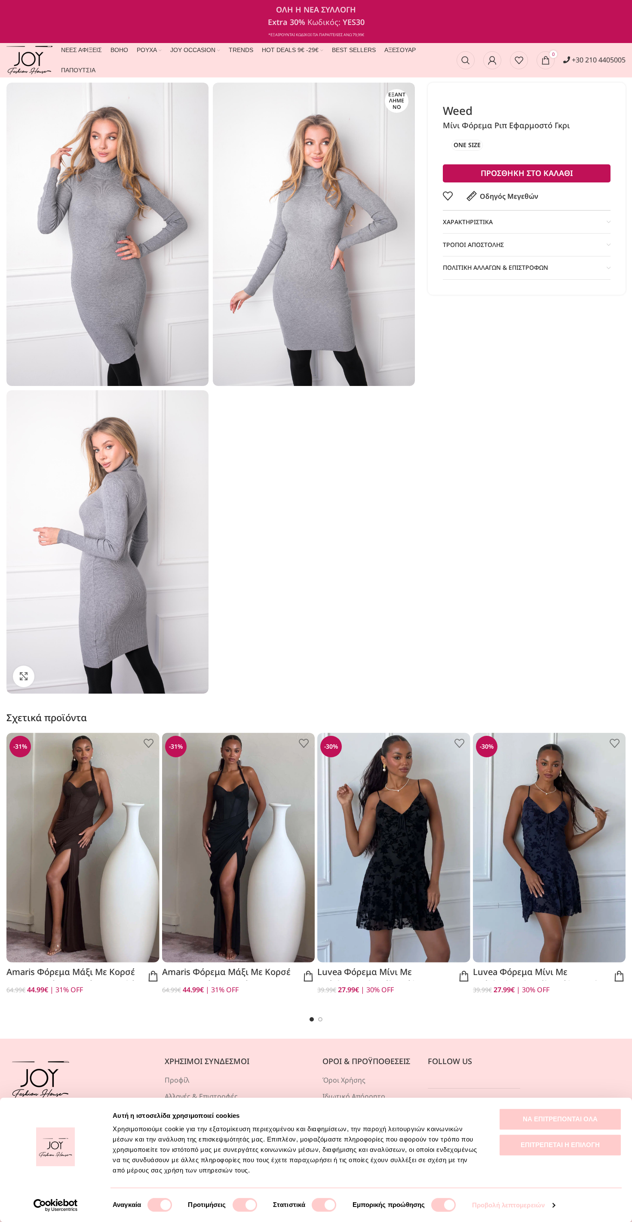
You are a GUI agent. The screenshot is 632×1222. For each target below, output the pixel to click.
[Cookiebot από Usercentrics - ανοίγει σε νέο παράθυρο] (55, 1205)
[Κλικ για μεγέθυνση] (23, 676)
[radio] (467, 145)
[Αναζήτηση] (465, 60)
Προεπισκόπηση (153, 976)
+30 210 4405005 (598, 60)
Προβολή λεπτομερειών (508, 1205)
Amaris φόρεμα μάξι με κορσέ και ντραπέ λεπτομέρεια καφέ (70, 978)
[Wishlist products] (519, 60)
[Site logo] (29, 59)
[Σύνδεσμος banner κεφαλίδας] (316, 21)
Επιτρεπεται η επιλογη (560, 1144)
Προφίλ (177, 1080)
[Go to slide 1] (312, 1019)
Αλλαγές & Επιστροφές (201, 1096)
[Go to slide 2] (320, 1019)
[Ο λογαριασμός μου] (492, 60)
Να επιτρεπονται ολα (560, 1119)
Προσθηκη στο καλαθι (527, 173)
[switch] (245, 1205)
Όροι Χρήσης (343, 1080)
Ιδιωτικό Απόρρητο (353, 1096)
